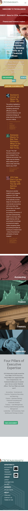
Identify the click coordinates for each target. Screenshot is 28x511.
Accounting (8, 467)
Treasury (7, 472)
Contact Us (8, 497)
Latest (6, 480)
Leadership (8, 474)
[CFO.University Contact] (16, 469)
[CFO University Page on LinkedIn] (15, 475)
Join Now (7, 495)
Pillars (6, 484)
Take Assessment (8, 77)
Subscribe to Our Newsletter (14, 86)
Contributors (9, 482)
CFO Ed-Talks (8, 490)
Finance (6, 469)
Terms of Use (8, 500)
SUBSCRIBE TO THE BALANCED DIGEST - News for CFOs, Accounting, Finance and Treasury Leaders (14, 15)
